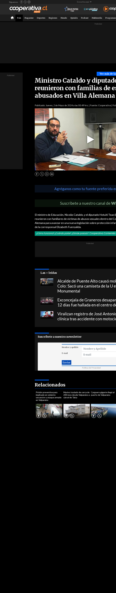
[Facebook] (21, 2)
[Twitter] (25, 2)
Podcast (84, 18)
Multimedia (97, 18)
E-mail (65, 353)
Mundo (64, 18)
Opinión (74, 18)
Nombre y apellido (70, 347)
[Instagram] (29, 2)
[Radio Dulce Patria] (71, 9)
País (19, 18)
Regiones (53, 18)
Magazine (29, 18)
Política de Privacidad (91, 368)
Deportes (41, 18)
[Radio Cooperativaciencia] (91, 9)
